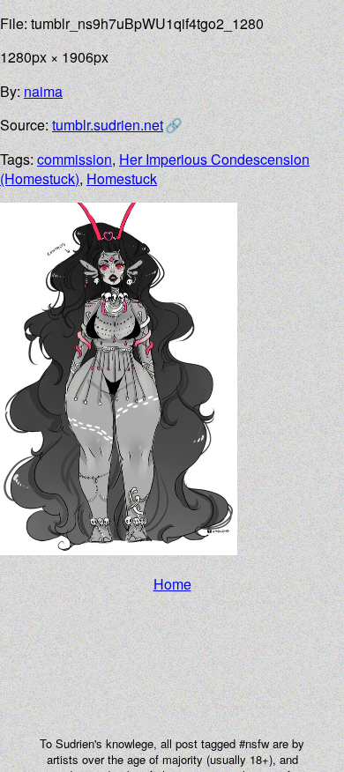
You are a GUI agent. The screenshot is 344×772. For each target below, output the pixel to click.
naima (43, 91)
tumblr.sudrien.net (107, 125)
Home (172, 584)
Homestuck (121, 178)
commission (74, 159)
